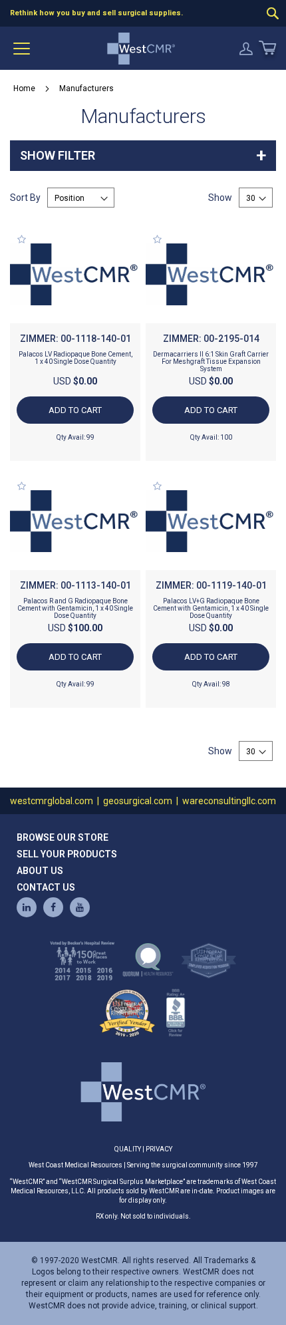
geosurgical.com (137, 801)
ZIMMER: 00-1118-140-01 (75, 338)
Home (24, 88)
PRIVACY (159, 1149)
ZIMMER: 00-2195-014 (211, 338)
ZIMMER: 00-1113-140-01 (75, 585)
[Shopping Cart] (266, 48)
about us (40, 870)
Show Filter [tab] (57, 155)
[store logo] (141, 48)
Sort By (25, 197)
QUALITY (127, 1149)
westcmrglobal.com (51, 801)
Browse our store (62, 837)
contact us (46, 887)
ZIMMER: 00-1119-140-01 (211, 585)
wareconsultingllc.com (229, 801)
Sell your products (67, 854)
